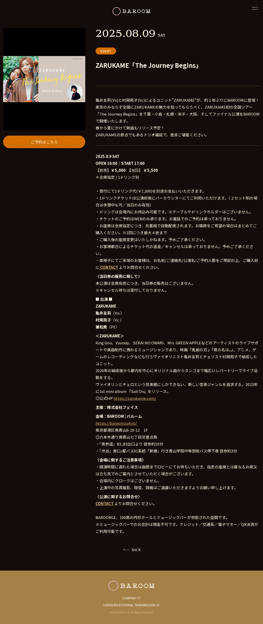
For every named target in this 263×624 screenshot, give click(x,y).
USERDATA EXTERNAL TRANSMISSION (130, 605)
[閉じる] (255, 8)
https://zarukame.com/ (135, 398)
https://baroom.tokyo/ (116, 423)
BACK (136, 549)
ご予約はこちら (44, 142)
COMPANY (130, 598)
